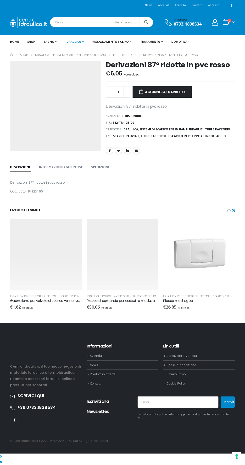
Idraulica (73, 42)
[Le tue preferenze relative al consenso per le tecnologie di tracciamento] (236, 456)
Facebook (109, 151)
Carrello (180, 5)
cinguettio (118, 151)
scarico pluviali (126, 136)
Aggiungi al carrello (165, 92)
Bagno (49, 42)
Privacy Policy (176, 374)
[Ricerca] (146, 22)
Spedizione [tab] (100, 167)
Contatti (197, 5)
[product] (46, 254)
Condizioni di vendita (182, 355)
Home (14, 42)
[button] (229, 211)
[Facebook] (231, 5)
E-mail (136, 151)
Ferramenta (150, 42)
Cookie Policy (176, 383)
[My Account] (215, 22)
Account (163, 5)
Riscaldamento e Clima (110, 42)
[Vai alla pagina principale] (11, 55)
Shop (31, 42)
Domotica (179, 42)
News (148, 5)
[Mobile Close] (1, 456)
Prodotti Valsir (34, 296)
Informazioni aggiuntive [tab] (61, 167)
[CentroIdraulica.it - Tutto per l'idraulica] (29, 22)
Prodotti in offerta (103, 374)
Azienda (96, 355)
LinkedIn (127, 151)
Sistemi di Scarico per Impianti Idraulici (171, 129)
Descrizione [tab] (20, 167)
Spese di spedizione (181, 365)
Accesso (213, 5)
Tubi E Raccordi (217, 129)
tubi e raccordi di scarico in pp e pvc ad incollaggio (183, 136)
